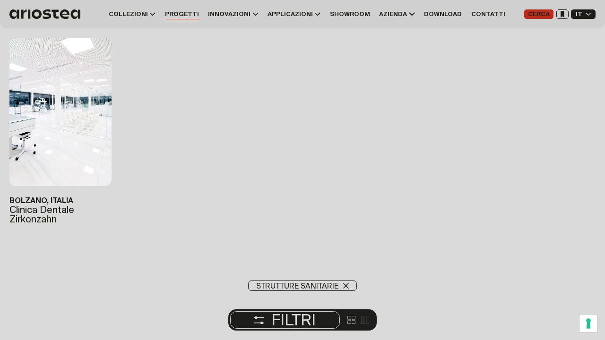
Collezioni (128, 14)
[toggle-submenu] (152, 14)
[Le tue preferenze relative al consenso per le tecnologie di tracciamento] (588, 323)
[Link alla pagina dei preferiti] (562, 14)
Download (443, 14)
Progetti (182, 14)
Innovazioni (229, 14)
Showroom (350, 14)
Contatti (488, 14)
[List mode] (365, 320)
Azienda (393, 14)
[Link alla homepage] (47, 14)
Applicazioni (290, 14)
